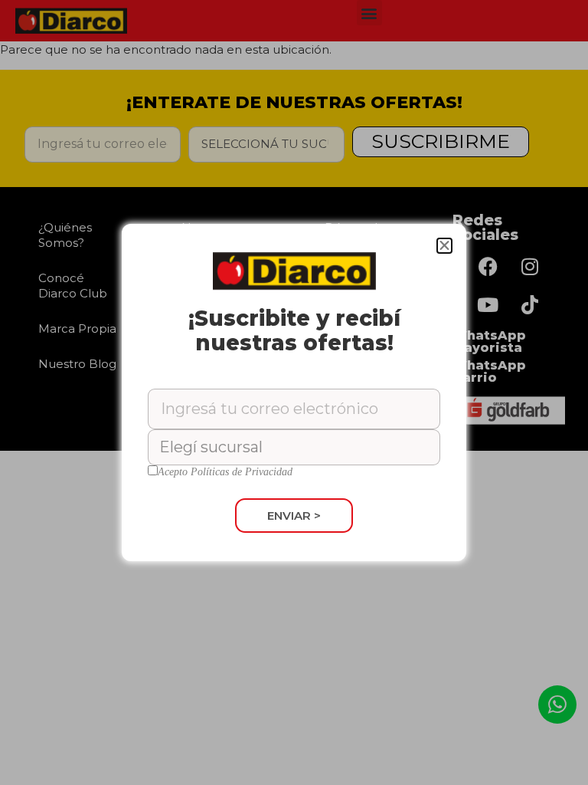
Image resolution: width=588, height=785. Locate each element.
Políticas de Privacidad (241, 472)
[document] (294, 392)
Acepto (225, 472)
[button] (444, 245)
